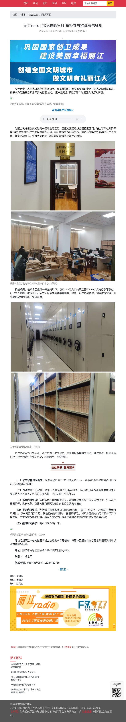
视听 (45, 3)
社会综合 (33, 14)
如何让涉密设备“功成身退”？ (23, 672)
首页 (26, 3)
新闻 (35, 3)
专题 (64, 3)
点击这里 (67, 647)
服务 (73, 3)
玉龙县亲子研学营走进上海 (23, 684)
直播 (54, 3)
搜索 (110, 3)
